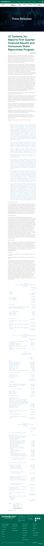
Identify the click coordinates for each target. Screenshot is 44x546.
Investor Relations (36, 532)
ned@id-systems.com (17, 508)
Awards (34, 526)
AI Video (3, 534)
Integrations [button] (19, 1)
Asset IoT (3, 531)
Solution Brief (24, 535)
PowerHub (14, 528)
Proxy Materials (39, 5)
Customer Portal (15, 526)
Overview (2, 4)
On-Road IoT (4, 527)
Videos (23, 537)
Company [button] (33, 1)
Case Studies (24, 526)
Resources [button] (29, 1)
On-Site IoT (4, 529)
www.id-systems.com (12, 212)
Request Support (15, 530)
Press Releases (6, 5)
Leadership (34, 528)
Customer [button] (24, 1)
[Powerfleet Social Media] (35, 518)
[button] (42, 1)
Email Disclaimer (17, 542)
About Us (34, 530)
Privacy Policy (12, 542)
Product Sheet (24, 532)
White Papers (24, 530)
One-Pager (24, 528)
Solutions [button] (13, 1)
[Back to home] (6, 1)
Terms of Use (22, 542)
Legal (8, 542)
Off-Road (3, 536)
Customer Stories (25, 539)
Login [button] (39, 1)
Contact (30, 518)
